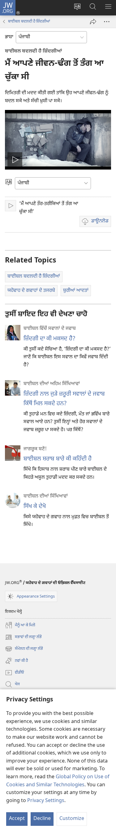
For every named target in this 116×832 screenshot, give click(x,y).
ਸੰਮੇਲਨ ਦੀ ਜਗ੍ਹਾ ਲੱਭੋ (24, 649)
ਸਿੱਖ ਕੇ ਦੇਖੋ (35, 507)
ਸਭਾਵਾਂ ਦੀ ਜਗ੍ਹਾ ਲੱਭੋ (23, 637)
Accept (17, 819)
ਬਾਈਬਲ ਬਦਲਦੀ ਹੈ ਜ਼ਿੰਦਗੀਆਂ (29, 21)
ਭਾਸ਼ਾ (9, 37)
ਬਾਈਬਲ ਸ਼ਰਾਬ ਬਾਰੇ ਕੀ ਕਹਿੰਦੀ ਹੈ (58, 459)
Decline (42, 819)
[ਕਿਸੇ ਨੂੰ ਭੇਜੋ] (93, 21)
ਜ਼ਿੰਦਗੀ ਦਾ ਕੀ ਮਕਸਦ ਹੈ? (49, 339)
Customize (71, 819)
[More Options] (106, 21)
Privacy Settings (45, 801)
